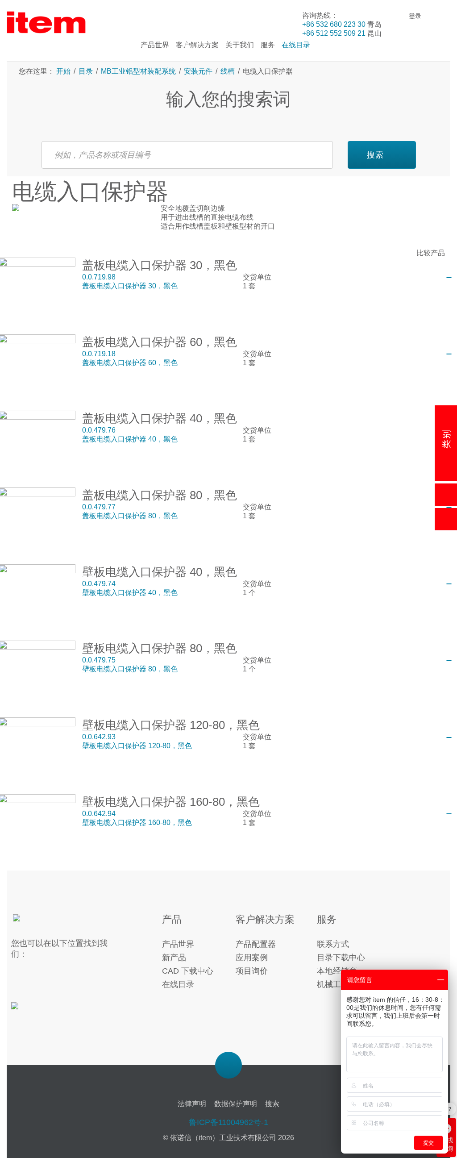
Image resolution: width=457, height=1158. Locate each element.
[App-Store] (41, 1011)
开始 (64, 71)
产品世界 (178, 944)
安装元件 (198, 71)
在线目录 (178, 984)
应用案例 (252, 957)
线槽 (228, 71)
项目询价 (252, 970)
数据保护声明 (235, 1104)
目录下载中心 (341, 957)
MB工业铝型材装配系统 (138, 71)
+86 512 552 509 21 (334, 33)
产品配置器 (256, 944)
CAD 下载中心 (187, 970)
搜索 (375, 154)
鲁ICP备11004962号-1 (228, 1122)
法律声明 (192, 1104)
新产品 (174, 957)
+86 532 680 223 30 (334, 24)
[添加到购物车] (449, 277)
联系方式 (333, 944)
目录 (86, 71)
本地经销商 (337, 970)
